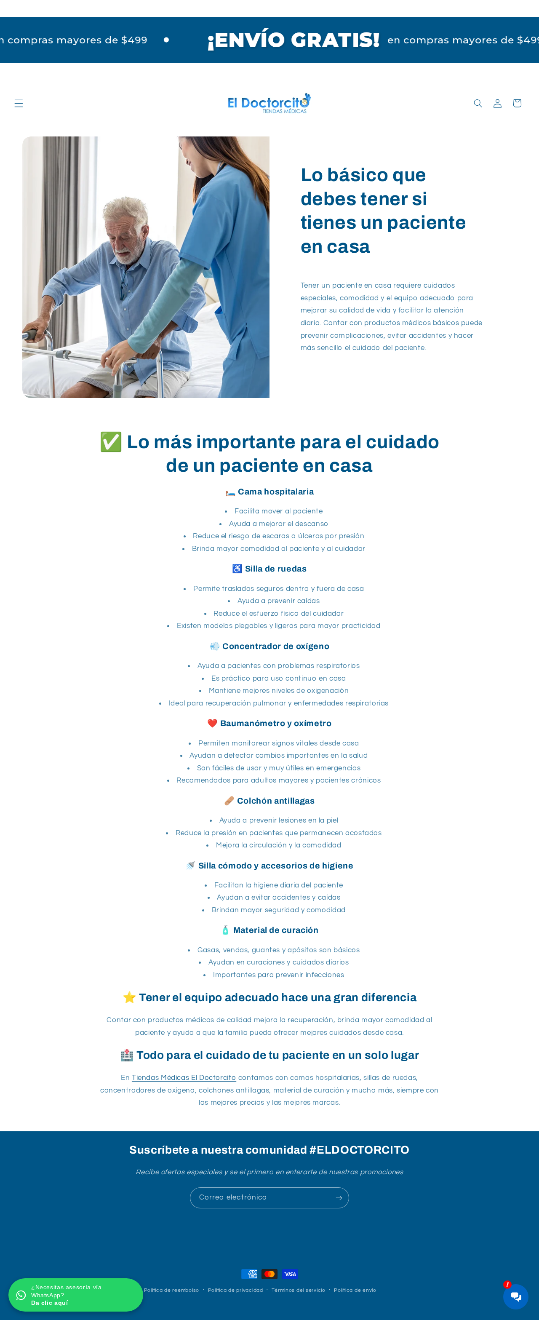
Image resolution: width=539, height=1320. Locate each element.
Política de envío (355, 1290)
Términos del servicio (298, 1290)
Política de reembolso (171, 1290)
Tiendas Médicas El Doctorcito (184, 1078)
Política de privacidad (235, 1290)
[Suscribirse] (339, 1197)
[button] (18, 103)
